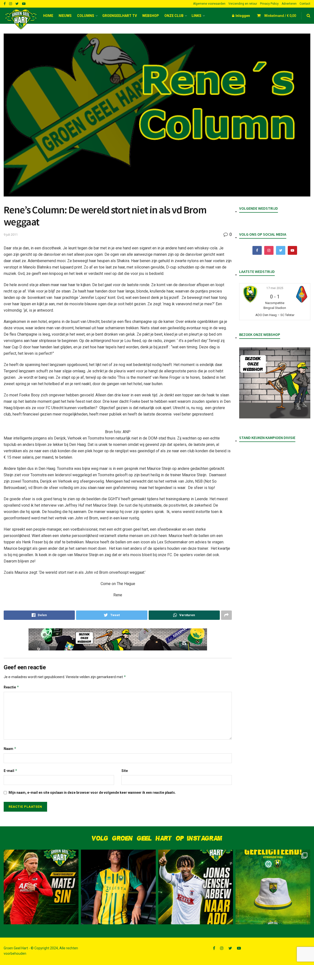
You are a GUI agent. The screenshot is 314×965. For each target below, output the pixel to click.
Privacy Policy (269, 3)
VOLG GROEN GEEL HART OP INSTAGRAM (157, 838)
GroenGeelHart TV (119, 16)
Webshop (150, 16)
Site (124, 771)
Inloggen (242, 16)
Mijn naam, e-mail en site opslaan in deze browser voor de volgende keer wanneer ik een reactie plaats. (92, 792)
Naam (10, 748)
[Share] (39, 615)
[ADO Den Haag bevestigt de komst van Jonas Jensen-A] (118, 887)
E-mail (10, 770)
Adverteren (289, 3)
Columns (85, 16)
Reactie (11, 687)
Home (48, 16)
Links (196, 16)
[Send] (184, 615)
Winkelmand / (280, 16)
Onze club (173, 16)
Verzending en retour (242, 3)
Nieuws (65, 16)
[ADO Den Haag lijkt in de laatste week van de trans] (195, 887)
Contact (305, 3)
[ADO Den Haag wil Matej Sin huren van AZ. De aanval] (41, 887)
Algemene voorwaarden (209, 3)
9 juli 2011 (11, 234)
